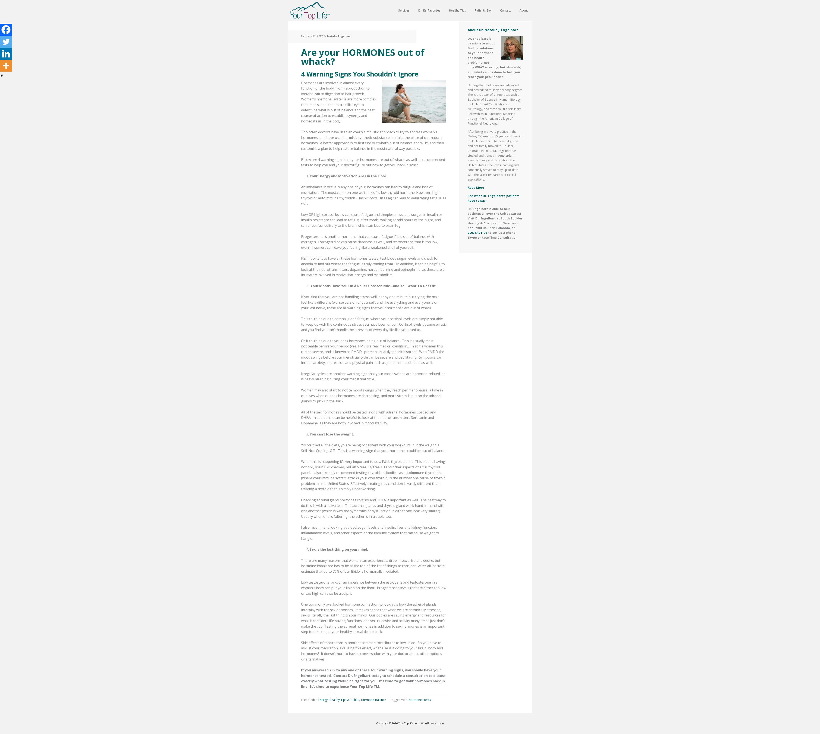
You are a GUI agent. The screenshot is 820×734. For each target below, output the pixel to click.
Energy (323, 700)
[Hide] (1, 75)
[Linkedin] (6, 54)
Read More (476, 187)
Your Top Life (309, 10)
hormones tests (420, 700)
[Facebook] (6, 30)
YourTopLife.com (409, 723)
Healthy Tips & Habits (344, 700)
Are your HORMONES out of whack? (362, 56)
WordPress (428, 723)
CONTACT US (477, 233)
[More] (6, 66)
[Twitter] (6, 42)
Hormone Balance (373, 700)
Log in (440, 723)
